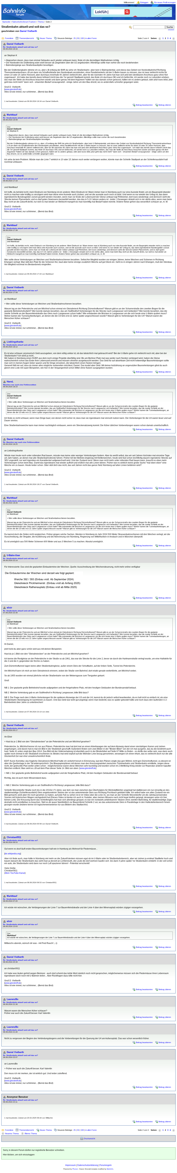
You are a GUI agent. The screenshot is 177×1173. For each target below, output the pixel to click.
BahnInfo (110, 1169)
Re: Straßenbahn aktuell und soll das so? (20, 47)
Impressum (70, 1165)
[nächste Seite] (173, 38)
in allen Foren (91, 38)
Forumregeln (106, 1165)
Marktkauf (12, 114)
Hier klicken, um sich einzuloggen (19, 1154)
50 (78, 38)
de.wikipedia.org (12, 853)
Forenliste (9, 38)
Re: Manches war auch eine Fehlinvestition (21, 442)
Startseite (6, 22)
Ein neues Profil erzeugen (165, 2)
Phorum (75, 1169)
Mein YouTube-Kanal (15, 873)
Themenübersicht (26, 38)
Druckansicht (89, 1138)
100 (82, 38)
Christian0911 (14, 837)
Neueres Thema (12, 1133)
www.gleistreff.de (13, 89)
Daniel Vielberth (28, 31)
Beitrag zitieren (165, 105)
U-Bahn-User (13, 555)
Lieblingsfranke (15, 341)
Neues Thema (46, 38)
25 (74, 38)
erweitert (171, 30)
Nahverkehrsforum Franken (24, 22)
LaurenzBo (12, 999)
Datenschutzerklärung (87, 1165)
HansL (10, 381)
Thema (41, 22)
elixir (9, 607)
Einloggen (144, 2)
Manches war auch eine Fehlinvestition (19, 385)
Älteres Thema (31, 1133)
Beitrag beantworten (144, 105)
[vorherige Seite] (159, 38)
